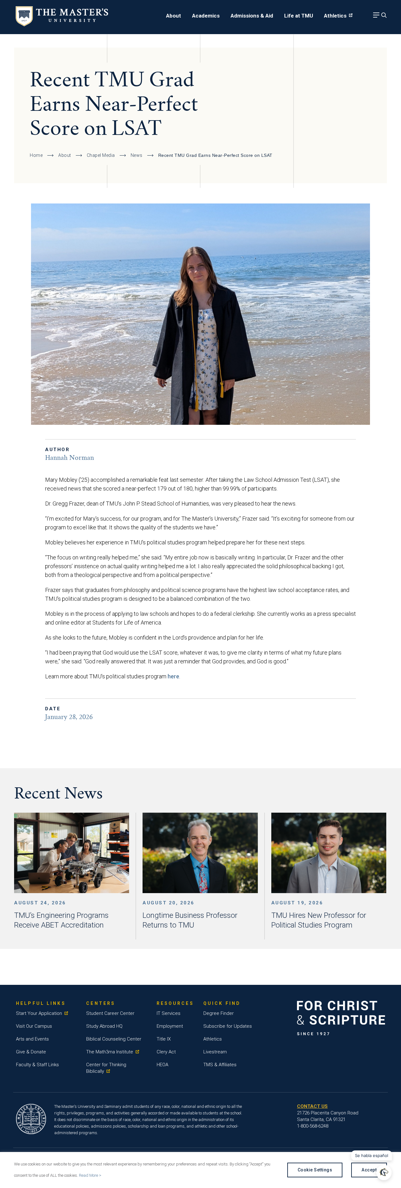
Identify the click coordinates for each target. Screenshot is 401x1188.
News (137, 155)
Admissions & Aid (252, 16)
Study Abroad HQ (104, 1026)
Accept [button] (369, 1169)
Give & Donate (31, 1052)
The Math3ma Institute (109, 1052)
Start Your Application (39, 1013)
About (173, 16)
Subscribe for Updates (227, 1026)
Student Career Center (110, 1013)
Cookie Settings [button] (315, 1169)
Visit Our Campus (34, 1026)
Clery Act (166, 1052)
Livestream (215, 1052)
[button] (384, 1172)
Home (36, 155)
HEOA (162, 1064)
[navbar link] (375, 17)
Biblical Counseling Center (113, 1039)
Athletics (335, 16)
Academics (206, 16)
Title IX (164, 1039)
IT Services (168, 1013)
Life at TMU (298, 16)
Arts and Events (32, 1039)
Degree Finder (218, 1013)
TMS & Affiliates (220, 1064)
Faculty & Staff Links (37, 1064)
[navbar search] (383, 17)
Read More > (90, 1175)
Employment (170, 1026)
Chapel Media (101, 155)
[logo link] (62, 24)
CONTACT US (312, 1106)
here (173, 676)
